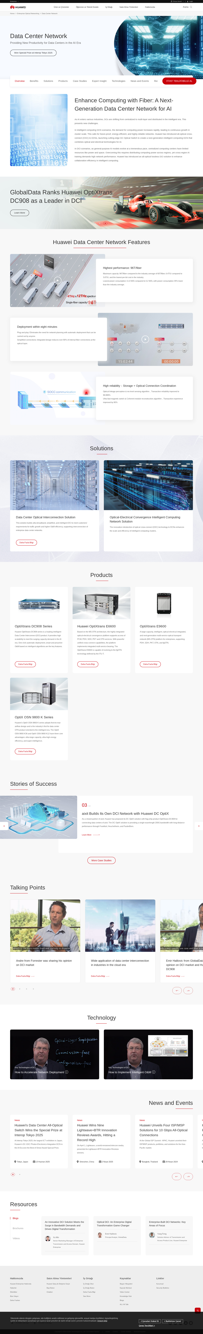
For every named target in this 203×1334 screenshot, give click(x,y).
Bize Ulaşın (14, 1296)
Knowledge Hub (126, 1296)
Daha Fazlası (15, 1300)
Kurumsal (159, 1284)
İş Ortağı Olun (88, 1284)
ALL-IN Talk (124, 1304)
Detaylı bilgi (102, 1321)
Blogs (122, 1300)
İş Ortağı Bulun (88, 1288)
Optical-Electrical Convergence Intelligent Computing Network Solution (145, 519)
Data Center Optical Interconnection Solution (45, 517)
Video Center (125, 1292)
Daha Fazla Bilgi (89, 1292)
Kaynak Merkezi (126, 1288)
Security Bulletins (162, 1288)
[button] (94, 223)
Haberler (13, 1288)
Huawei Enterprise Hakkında (20, 1284)
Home (12, 13)
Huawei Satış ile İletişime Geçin (58, 1284)
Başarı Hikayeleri (126, 1284)
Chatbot (50, 1292)
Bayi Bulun (51, 1288)
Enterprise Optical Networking (28, 13)
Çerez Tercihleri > (147, 1326)
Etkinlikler (13, 1292)
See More (86, 1296)
